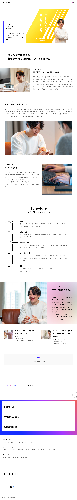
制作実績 (21, 442)
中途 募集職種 (24, 457)
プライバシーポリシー (14, 493)
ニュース (5, 442)
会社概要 (26, 442)
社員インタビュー (7, 449)
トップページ (7, 385)
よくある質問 (52, 449)
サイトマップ (4, 493)
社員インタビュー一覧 (20, 385)
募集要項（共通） (7, 457)
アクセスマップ (34, 442)
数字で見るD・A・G (42, 449)
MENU (73, 2)
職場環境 (28, 449)
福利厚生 (34, 449)
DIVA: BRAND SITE (8, 482)
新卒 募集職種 (16, 457)
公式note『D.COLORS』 (18, 449)
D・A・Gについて (12, 442)
